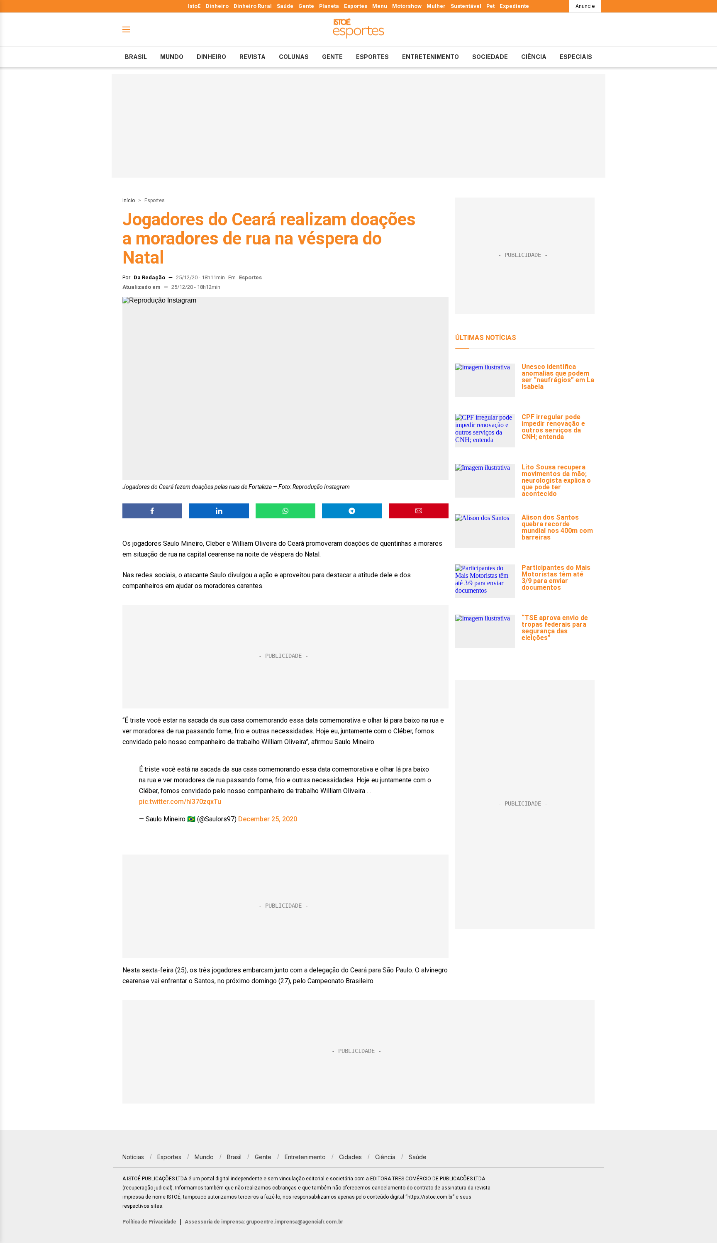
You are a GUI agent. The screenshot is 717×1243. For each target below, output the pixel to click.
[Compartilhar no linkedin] (219, 510)
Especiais (576, 56)
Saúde (285, 6)
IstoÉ (194, 6)
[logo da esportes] (358, 30)
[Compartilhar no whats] (285, 510)
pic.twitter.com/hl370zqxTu (180, 802)
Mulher (436, 6)
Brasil (136, 56)
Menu (379, 6)
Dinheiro (217, 6)
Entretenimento (430, 56)
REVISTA (252, 56)
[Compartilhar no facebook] (152, 510)
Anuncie (585, 6)
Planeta (329, 6)
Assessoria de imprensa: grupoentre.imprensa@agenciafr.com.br (264, 1222)
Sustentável (466, 6)
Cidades (350, 1156)
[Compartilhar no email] (419, 510)
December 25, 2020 (267, 819)
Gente (306, 6)
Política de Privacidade (149, 1222)
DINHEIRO (211, 56)
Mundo (171, 56)
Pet (490, 6)
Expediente (514, 6)
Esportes (355, 6)
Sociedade (490, 56)
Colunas (294, 56)
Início (128, 200)
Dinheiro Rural (253, 6)
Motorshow (407, 6)
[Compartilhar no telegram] (352, 510)
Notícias (133, 1156)
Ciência (533, 56)
